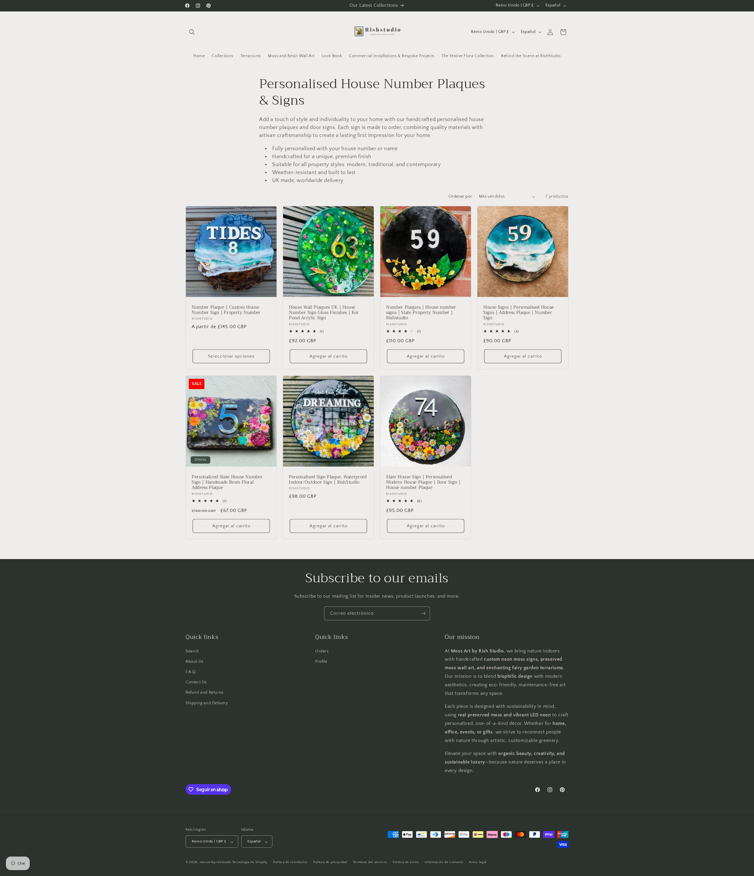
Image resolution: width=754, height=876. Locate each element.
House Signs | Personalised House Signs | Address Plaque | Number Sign (518, 313)
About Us (195, 661)
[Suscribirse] (423, 613)
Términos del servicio (370, 862)
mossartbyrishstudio (215, 862)
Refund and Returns (205, 692)
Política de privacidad (330, 862)
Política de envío (406, 862)
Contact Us (196, 682)
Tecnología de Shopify (249, 862)
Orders (322, 651)
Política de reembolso (290, 862)
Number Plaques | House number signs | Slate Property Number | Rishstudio (421, 313)
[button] (192, 32)
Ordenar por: (461, 196)
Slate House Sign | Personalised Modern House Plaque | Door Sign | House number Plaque (423, 483)
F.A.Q (191, 671)
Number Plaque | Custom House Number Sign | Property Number (226, 310)
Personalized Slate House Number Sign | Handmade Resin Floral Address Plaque (227, 483)
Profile (321, 661)
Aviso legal (478, 862)
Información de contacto (444, 862)
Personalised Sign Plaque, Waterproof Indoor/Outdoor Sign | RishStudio (328, 480)
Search (192, 651)
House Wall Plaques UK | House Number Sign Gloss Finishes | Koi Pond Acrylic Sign (323, 313)
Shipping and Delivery (207, 702)
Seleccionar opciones (231, 356)
